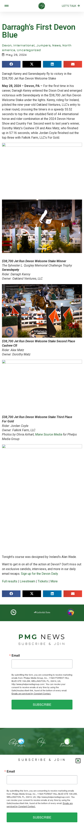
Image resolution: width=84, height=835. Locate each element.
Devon (7, 45)
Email (16, 655)
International (24, 45)
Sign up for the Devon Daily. (39, 574)
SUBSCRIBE (42, 704)
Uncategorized (29, 50)
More (54, 581)
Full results (9, 581)
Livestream (27, 581)
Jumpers (43, 45)
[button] (11, 64)
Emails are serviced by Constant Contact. (31, 693)
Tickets (43, 581)
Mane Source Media (48, 434)
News (56, 45)
